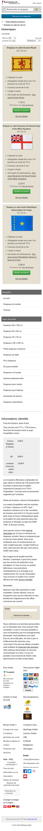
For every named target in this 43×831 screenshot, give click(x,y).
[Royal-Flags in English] (17, 807)
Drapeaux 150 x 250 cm (13, 343)
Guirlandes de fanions (12, 396)
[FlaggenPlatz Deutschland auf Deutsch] (13, 807)
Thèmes (6, 310)
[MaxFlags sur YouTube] (25, 778)
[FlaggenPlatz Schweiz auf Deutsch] (9, 807)
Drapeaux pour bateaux (13, 390)
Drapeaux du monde (12, 304)
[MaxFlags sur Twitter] (29, 772)
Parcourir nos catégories (21, 16)
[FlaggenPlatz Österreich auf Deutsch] (5, 807)
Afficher (5, 38)
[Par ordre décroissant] (41, 41)
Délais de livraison (11, 780)
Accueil (6, 298)
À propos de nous (10, 729)
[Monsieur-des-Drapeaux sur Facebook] (25, 772)
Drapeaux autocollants (12, 402)
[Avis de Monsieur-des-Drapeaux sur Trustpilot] (8, 673)
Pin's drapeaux (9, 361)
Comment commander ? (11, 763)
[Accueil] (2, 22)
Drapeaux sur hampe (12, 372)
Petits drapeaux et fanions (14, 349)
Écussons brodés (10, 367)
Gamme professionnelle (13, 378)
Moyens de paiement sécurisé (11, 784)
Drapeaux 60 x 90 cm (12, 331)
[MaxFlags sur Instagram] (34, 772)
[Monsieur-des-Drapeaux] (11, 3)
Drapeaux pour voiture (12, 384)
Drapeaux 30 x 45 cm (12, 337)
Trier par (38, 38)
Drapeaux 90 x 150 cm (12, 325)
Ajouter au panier (21, 110)
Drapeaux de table (11, 355)
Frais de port (8, 768)
